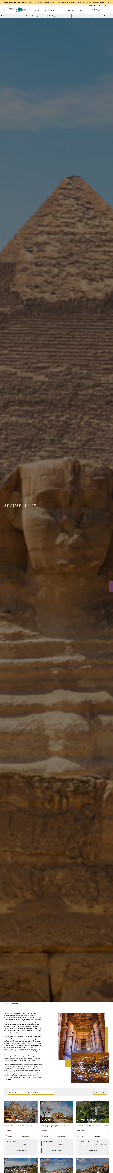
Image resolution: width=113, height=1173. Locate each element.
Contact (107, 6)
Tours (37, 10)
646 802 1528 (89, 6)
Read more (9, 1130)
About (61, 10)
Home (6, 1003)
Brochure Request (98, 6)
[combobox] (12, 16)
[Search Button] (108, 10)
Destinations (49, 10)
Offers (80, 10)
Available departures (12, 1141)
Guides (70, 10)
